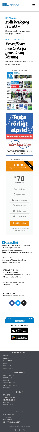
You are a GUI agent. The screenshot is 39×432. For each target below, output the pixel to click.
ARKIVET (6, 363)
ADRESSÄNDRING (9, 383)
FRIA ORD (6, 395)
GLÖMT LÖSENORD (9, 385)
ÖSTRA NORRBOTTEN (14, 40)
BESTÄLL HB (7, 378)
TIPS (4, 407)
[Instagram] (24, 303)
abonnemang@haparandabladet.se (14, 260)
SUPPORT (6, 388)
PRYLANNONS (8, 405)
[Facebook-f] (19, 430)
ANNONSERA (7, 419)
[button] (33, 5)
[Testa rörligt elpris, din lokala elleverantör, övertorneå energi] (19, 156)
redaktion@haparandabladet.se (12, 250)
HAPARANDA (10, 18)
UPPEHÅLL (7, 380)
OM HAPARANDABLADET (11, 422)
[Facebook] (12, 303)
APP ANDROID (8, 368)
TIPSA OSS (7, 417)
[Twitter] (18, 303)
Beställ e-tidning (19, 223)
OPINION (6, 358)
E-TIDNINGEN (7, 361)
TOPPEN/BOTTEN (9, 397)
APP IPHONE (7, 366)
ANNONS (6, 402)
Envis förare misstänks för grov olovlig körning (16, 50)
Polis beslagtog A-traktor (17, 24)
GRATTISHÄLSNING (9, 400)
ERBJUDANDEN (8, 375)
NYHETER (6, 356)
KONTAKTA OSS (8, 414)
